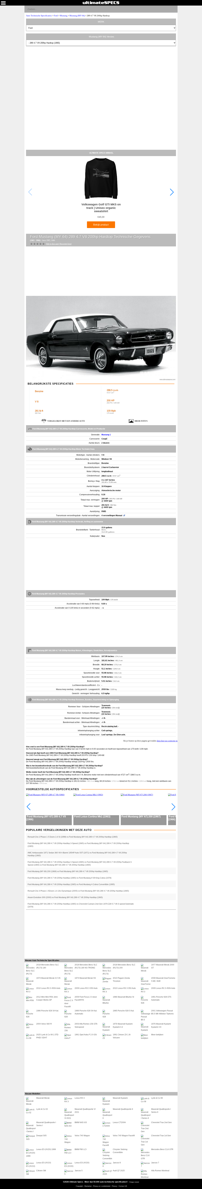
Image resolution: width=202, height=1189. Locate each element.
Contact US (123, 1186)
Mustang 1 (106, 435)
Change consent (134, 1182)
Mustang (63, 15)
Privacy (115, 1186)
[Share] (174, 9)
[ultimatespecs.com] (101, 2)
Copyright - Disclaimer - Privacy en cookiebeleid (93, 1186)
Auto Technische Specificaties (39, 15)
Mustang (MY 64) (77, 15)
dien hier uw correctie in (167, 741)
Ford (56, 15)
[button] (171, 192)
